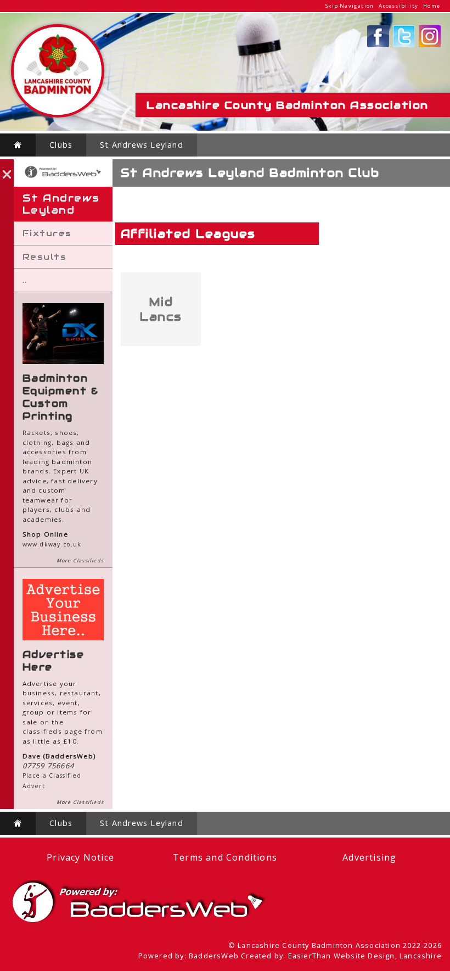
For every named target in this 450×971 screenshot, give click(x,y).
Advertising (369, 857)
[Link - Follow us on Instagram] (430, 45)
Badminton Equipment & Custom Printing (60, 397)
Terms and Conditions (225, 857)
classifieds (42, 731)
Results (44, 257)
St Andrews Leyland (141, 144)
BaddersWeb (214, 956)
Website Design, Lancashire (388, 956)
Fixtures (47, 233)
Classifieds (88, 560)
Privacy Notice (80, 857)
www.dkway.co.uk (52, 544)
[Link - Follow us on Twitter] (404, 45)
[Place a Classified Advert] (63, 638)
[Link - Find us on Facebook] (378, 45)
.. (24, 280)
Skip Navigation (349, 5)
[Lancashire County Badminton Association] (57, 115)
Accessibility (398, 5)
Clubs (60, 144)
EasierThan (309, 956)
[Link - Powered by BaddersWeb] (63, 176)
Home (431, 5)
